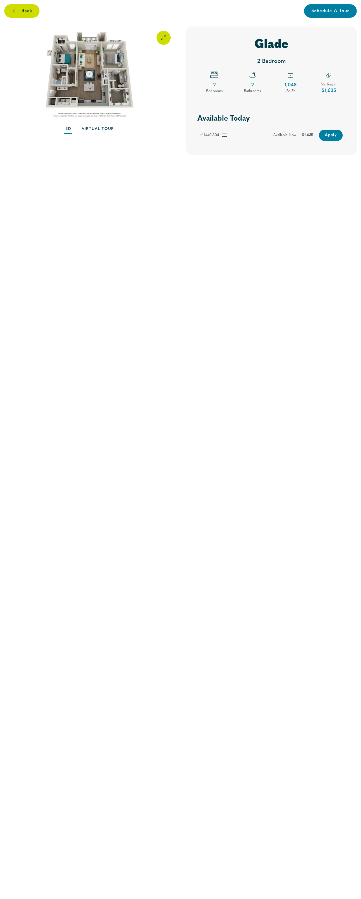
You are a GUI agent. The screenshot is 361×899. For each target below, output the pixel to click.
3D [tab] (68, 129)
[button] (89, 74)
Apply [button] (331, 135)
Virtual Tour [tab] (98, 129)
